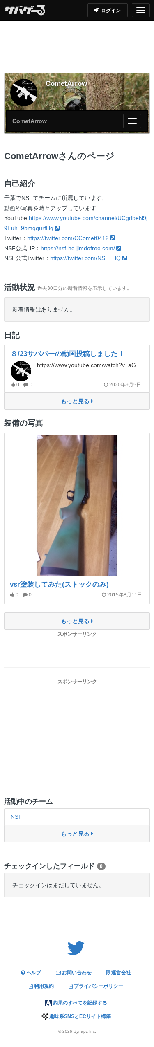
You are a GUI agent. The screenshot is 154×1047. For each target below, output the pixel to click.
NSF (16, 817)
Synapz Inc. (85, 1031)
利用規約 (43, 986)
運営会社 (120, 972)
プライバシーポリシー (98, 986)
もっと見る (76, 401)
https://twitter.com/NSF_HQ (85, 258)
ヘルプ (33, 972)
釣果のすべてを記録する (79, 1003)
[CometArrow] (23, 92)
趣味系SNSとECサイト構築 (79, 1016)
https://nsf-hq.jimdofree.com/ (78, 248)
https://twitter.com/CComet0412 (68, 238)
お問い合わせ (76, 972)
